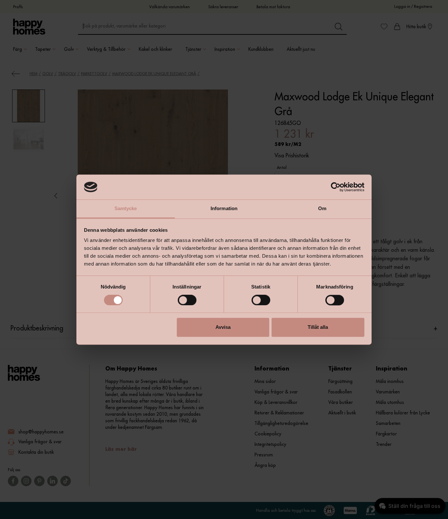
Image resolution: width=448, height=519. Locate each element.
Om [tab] (322, 208)
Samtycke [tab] (125, 208)
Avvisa (223, 327)
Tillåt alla (318, 327)
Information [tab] (224, 208)
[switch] (187, 300)
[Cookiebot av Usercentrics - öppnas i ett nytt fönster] (335, 187)
